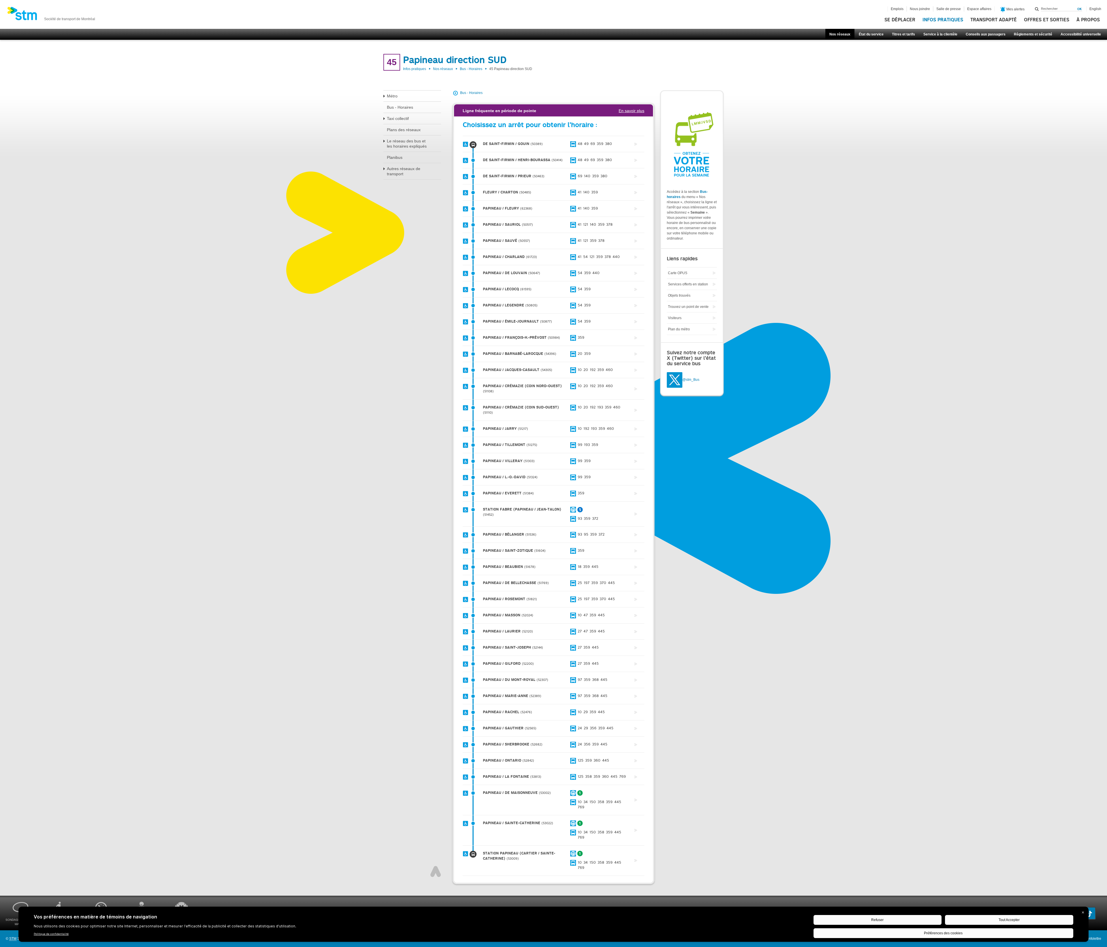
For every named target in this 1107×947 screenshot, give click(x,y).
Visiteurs (674, 318)
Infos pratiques (942, 19)
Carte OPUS (677, 273)
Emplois (897, 9)
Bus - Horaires (471, 69)
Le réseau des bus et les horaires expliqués (407, 143)
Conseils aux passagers (986, 34)
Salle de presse (948, 9)
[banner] (51, 15)
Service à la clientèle (940, 34)
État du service (871, 34)
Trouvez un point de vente (688, 307)
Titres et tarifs (903, 34)
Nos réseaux (839, 34)
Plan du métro (679, 329)
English (1095, 9)
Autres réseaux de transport (403, 171)
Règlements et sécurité (1033, 34)
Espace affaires (979, 9)
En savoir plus (631, 110)
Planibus (394, 157)
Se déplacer (899, 19)
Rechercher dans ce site (1037, 9)
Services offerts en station (688, 284)
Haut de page (435, 871)
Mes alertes (1015, 9)
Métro (392, 96)
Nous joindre (920, 9)
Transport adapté (993, 19)
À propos (1088, 19)
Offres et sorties (1046, 19)
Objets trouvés (679, 295)
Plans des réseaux (404, 129)
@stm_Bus (690, 380)
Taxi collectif (398, 118)
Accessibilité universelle (1081, 34)
